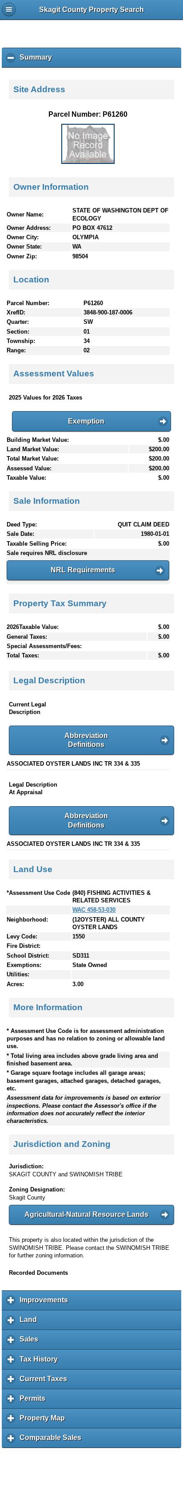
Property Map (44, 1421)
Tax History (41, 1362)
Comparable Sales (53, 1441)
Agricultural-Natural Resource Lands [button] (86, 1214)
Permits (35, 1402)
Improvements (46, 1303)
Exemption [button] (86, 421)
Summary (38, 60)
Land (30, 1323)
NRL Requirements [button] (83, 570)
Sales (31, 1342)
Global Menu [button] (9, 9)
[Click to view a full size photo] (88, 162)
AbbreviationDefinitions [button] (86, 740)
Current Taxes (46, 1382)
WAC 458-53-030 (93, 909)
